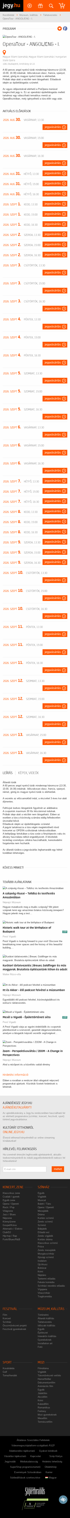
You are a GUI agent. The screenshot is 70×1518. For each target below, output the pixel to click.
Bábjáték (42, 1228)
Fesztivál (10, 1309)
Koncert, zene (13, 1187)
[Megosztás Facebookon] (65, 28)
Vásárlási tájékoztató (15, 1456)
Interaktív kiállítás (47, 1336)
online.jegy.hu (13, 1132)
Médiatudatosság (29, 1461)
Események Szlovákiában (27, 1472)
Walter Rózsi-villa (12, 974)
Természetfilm (45, 1421)
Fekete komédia (46, 1282)
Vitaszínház (44, 1293)
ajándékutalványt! (17, 1107)
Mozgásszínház (46, 1253)
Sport (7, 1362)
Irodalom (42, 1261)
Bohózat (42, 1268)
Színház (43, 1187)
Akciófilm (42, 1397)
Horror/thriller (44, 1379)
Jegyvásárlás (53, 127)
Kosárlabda (8, 1368)
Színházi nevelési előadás (51, 1285)
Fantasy (42, 1411)
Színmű (42, 1225)
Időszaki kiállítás (46, 1325)
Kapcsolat (35, 1456)
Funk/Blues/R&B (11, 1239)
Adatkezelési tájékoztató (22, 1451)
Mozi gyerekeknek (47, 1414)
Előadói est (43, 1232)
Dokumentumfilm (46, 1382)
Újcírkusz (43, 1264)
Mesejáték (43, 1211)
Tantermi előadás (46, 1278)
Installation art (45, 1343)
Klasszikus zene (11, 1193)
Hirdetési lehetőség (52, 1461)
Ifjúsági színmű (46, 1257)
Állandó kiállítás (46, 1318)
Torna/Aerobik (10, 1375)
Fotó (40, 1347)
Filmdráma (43, 1368)
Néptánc (42, 1275)
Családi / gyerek (11, 1196)
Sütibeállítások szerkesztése (25, 1477)
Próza (41, 1246)
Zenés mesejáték (47, 1250)
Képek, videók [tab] (28, 773)
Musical (42, 1200)
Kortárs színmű (46, 1218)
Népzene (7, 1218)
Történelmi (43, 1315)
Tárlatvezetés (45, 1322)
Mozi (41, 1362)
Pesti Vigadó (9, 936)
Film (5, 1315)
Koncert (7, 1318)
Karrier (49, 1472)
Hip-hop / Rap (10, 1236)
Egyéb (41, 1193)
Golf (5, 1372)
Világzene (8, 1211)
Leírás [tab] (8, 773)
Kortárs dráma (45, 1239)
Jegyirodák (10, 1461)
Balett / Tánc (44, 1203)
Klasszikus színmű (48, 1243)
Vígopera (42, 1289)
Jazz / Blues (9, 1214)
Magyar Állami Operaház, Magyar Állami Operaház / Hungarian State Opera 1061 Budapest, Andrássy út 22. (35, 60)
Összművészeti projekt (15, 1325)
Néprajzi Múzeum (12, 902)
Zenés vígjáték (45, 1236)
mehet (58, 1169)
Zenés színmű (45, 1221)
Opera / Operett (11, 1203)
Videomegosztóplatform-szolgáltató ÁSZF (33, 1445)
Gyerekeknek (45, 1339)
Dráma (41, 1214)
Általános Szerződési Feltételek (33, 1440)
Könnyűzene (9, 1221)
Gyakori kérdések (48, 1451)
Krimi (40, 1271)
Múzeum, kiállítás (51, 1309)
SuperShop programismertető (25, 1467)
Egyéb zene (9, 1200)
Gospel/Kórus (10, 1225)
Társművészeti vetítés (49, 1375)
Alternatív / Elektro (12, 1228)
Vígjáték (42, 1196)
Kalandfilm (43, 1404)
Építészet (43, 1332)
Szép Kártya (55, 1456)
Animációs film (45, 1386)
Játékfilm (42, 1393)
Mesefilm (42, 1418)
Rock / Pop (8, 1207)
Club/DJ (7, 1232)
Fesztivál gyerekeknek (14, 1329)
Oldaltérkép (51, 1467)
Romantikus (44, 1407)
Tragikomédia (45, 1296)
